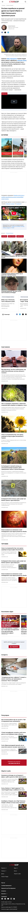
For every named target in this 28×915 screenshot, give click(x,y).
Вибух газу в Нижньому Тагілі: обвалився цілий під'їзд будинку (8, 301)
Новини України (10, 5)
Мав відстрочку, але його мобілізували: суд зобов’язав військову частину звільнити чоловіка (13, 371)
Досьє (2, 873)
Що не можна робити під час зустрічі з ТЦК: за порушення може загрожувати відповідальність (13, 721)
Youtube (22, 226)
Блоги (15, 871)
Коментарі (7, 314)
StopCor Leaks (6, 771)
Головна (3, 5)
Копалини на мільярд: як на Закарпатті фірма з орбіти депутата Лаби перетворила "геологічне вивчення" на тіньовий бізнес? (13, 776)
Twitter (4, 228)
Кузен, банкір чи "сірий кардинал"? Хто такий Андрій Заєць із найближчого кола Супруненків (12, 789)
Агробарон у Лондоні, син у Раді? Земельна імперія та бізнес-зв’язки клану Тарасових (13, 801)
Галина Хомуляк (11, 26)
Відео (15, 868)
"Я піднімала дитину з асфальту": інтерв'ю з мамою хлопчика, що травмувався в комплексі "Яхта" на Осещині (13, 679)
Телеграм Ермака (9, 233)
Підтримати (15, 646)
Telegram (14, 226)
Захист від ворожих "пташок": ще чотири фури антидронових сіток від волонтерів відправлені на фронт (10, 630)
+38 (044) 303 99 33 (14, 763)
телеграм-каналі (21, 60)
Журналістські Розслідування (8, 888)
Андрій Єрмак (20, 236)
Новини (3, 871)
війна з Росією (12, 236)
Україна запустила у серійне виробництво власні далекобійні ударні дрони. (12, 197)
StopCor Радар (4, 876)
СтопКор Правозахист (6, 885)
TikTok (12, 228)
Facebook (18, 204)
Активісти (3, 891)
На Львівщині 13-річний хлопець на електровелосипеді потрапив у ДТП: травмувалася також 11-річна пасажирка (12, 467)
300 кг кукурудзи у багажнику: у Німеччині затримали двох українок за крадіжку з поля (14, 404)
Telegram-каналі (10, 204)
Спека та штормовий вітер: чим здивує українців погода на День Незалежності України (12, 436)
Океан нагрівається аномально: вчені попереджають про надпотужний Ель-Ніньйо (14, 530)
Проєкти (3, 868)
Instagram (8, 228)
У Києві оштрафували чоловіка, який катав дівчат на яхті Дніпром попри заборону (13, 733)
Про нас (3, 883)
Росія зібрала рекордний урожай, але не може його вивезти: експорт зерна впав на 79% (13, 747)
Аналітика (4, 236)
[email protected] (13, 909)
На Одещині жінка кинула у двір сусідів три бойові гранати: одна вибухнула (13, 499)
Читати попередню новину (8, 297)
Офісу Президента (12, 59)
